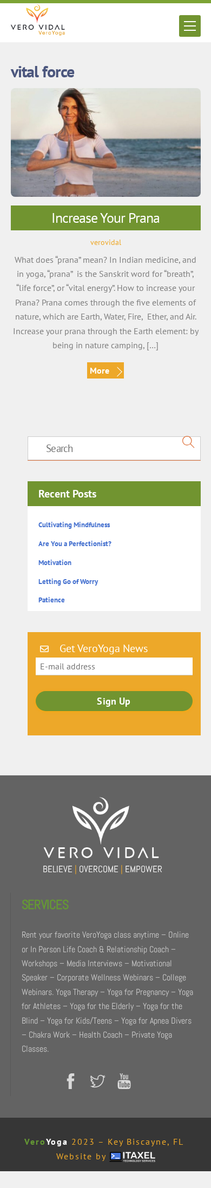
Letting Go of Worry (68, 581)
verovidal (105, 242)
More (99, 370)
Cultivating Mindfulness (74, 524)
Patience (51, 600)
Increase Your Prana (105, 218)
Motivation (54, 562)
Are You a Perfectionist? (74, 543)
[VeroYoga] (38, 31)
